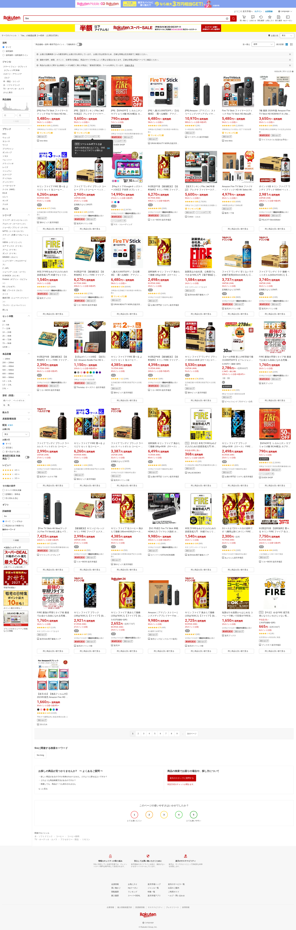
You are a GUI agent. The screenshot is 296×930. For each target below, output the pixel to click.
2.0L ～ (5, 388)
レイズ (5, 167)
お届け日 (6, 440)
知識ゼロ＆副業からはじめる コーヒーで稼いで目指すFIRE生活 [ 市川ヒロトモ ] (238, 615)
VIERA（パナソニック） (12, 242)
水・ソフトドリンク (44, 836)
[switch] (27, 457)
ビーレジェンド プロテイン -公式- (239, 402)
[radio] (3, 47)
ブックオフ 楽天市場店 (271, 645)
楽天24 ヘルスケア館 (48, 477)
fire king (40, 755)
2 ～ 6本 (5, 325)
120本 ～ (6, 347)
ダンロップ (7, 152)
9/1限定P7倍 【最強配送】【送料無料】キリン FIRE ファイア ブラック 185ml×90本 (89, 274)
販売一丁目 (229, 213)
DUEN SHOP (119, 145)
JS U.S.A (43, 725)
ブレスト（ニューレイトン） (14, 305)
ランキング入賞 (46, 133)
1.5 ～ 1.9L (7, 385)
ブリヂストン (8, 149)
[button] (285, 12)
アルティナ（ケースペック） (14, 224)
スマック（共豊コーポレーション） (15, 237)
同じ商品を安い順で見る (53, 229)
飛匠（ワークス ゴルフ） (12, 290)
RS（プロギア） (9, 287)
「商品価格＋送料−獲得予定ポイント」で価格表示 (55, 44)
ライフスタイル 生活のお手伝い (275, 140)
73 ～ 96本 (6, 343)
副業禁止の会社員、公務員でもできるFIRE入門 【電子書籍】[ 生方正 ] (200, 274)
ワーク (5, 145)
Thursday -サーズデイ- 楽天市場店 (91, 387)
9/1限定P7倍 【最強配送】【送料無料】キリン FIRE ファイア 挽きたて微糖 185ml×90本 (163, 189)
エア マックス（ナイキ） (12, 246)
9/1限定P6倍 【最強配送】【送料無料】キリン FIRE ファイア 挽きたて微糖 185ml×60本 (163, 359)
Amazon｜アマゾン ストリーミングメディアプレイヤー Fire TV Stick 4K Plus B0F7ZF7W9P (164, 615)
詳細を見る (129, 65)
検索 (17, 121)
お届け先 (6, 429)
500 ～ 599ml (8, 370)
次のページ (191, 734)
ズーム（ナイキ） (9, 250)
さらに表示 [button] (7, 92)
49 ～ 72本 (6, 340)
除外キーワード (8, 530)
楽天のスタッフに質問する (182, 778)
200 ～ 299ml (8, 362)
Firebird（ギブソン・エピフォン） (14, 281)
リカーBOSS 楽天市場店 (161, 220)
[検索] (233, 18)
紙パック (7, 400)
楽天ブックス (45, 298)
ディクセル (7, 178)
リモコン (86, 839)
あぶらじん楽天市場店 (234, 558)
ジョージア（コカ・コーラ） (14, 272)
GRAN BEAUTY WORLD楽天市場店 (165, 143)
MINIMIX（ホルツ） (10, 257)
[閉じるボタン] (290, 54)
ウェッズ (6, 138)
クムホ (5, 204)
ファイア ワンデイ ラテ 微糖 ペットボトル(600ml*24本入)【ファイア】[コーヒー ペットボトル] (275, 274)
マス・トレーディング (123, 225)
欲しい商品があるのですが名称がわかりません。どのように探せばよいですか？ (74, 777)
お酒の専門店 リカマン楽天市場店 (165, 305)
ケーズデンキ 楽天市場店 (198, 137)
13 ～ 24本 (6, 332)
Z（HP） (6, 268)
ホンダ (5, 200)
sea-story (43, 141)
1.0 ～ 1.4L (7, 381)
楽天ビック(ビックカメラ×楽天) (164, 639)
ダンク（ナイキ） (9, 253)
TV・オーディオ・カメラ (46, 839)
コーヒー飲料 (73, 836)
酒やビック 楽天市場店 (49, 223)
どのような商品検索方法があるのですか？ (58, 780)
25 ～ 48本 (6, 336)
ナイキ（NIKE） (9, 189)
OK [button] (108, 148)
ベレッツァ (7, 160)
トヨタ (5, 156)
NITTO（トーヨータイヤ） (13, 231)
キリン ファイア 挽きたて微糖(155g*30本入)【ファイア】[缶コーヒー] (127, 615)
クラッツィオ (8, 163)
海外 (11, 425)
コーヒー (60, 836)
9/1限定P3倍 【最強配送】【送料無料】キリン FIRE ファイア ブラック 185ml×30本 (52, 359)
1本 (3, 321)
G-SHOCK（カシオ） (11, 276)
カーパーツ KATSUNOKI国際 (163, 555)
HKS (4, 134)
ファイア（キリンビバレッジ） (15, 220)
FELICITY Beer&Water (271, 220)
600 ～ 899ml (8, 374)
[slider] (2, 110)
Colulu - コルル (194, 217)
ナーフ (5, 294)
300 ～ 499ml (8, 366)
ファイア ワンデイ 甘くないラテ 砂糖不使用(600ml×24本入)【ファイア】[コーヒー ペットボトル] (238, 274)
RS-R (4, 193)
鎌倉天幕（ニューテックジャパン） (15, 300)
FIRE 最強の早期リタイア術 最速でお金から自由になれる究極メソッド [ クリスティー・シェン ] (275, 359)
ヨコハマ (6, 141)
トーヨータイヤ (8, 186)
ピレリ (5, 197)
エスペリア (7, 175)
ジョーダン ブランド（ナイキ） (15, 227)
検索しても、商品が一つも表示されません (58, 784)
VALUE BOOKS (194, 473)
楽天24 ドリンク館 (84, 224)
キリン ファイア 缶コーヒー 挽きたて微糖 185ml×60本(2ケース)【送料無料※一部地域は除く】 (127, 531)
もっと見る (43, 789)
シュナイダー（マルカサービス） (14, 263)
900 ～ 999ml (8, 377)
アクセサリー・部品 (70, 839)
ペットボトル (18, 400)
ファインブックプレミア (50, 555)
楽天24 (117, 646)
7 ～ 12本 (6, 328)
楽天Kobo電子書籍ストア (198, 295)
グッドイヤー (8, 182)
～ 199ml (6, 359)
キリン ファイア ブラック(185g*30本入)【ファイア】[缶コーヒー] (90, 615)
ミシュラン (7, 171)
